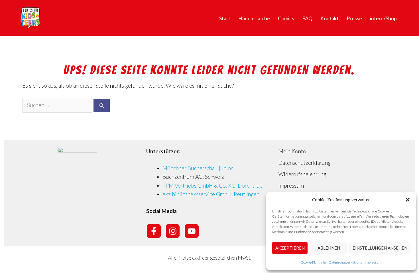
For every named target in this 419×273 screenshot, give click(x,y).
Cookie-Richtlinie (313, 262)
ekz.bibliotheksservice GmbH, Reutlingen (210, 194)
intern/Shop (383, 18)
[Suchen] (101, 105)
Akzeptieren (290, 247)
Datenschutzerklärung (345, 262)
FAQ (307, 18)
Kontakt (329, 18)
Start (224, 18)
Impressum (373, 262)
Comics (286, 18)
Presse (354, 18)
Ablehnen (329, 247)
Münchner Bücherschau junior (197, 168)
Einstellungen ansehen (380, 247)
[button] (407, 199)
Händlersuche (254, 18)
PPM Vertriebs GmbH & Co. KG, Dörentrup (212, 185)
